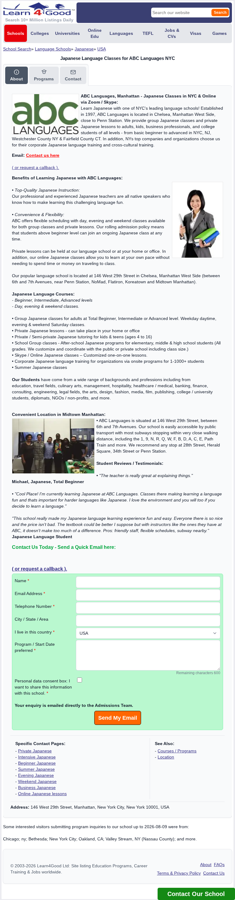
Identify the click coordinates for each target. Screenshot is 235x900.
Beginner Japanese (37, 763)
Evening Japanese (36, 775)
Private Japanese (35, 750)
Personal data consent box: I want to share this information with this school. (43, 687)
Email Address (30, 593)
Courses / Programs (177, 750)
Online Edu (95, 33)
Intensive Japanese (37, 757)
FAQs (219, 864)
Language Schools (53, 48)
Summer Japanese (36, 769)
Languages (121, 33)
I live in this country (34, 632)
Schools (15, 33)
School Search (17, 48)
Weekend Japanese (37, 781)
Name (22, 580)
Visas (195, 33)
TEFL (148, 33)
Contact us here (42, 155)
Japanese (84, 48)
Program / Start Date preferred (35, 647)
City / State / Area (31, 619)
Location (166, 757)
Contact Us (214, 873)
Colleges (40, 33)
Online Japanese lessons (42, 793)
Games (219, 33)
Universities (67, 33)
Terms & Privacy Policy (179, 873)
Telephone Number (34, 606)
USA (101, 48)
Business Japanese (37, 787)
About (205, 864)
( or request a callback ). (35, 167)
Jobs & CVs (172, 33)
